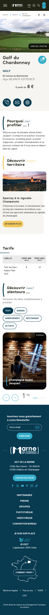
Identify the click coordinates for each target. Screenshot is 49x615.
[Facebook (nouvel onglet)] (12, 485)
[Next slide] (15, 397)
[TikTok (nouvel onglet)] (36, 485)
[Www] (27, 102)
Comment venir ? (24, 572)
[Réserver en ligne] (44, 5)
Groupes (24, 506)
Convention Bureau (24, 523)
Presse (24, 501)
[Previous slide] (6, 397)
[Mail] (17, 102)
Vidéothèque (24, 518)
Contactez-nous (24, 478)
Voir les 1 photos (39, 46)
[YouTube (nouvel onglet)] (22, 485)
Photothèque (24, 512)
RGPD (40, 590)
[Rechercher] (38, 5)
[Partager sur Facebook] (39, 15)
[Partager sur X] (44, 15)
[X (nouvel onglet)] (17, 485)
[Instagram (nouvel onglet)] (31, 485)
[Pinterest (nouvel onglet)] (27, 485)
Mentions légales (10, 590)
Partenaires (24, 495)
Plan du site (28, 590)
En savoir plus (13, 224)
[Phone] (7, 102)
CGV (24, 595)
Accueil (5, 14)
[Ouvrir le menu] (5, 5)
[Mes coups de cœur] (34, 5)
